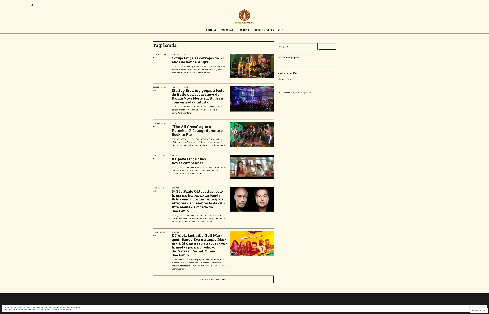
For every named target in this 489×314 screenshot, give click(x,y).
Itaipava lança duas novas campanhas (189, 161)
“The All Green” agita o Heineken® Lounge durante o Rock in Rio (197, 130)
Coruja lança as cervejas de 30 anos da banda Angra (198, 60)
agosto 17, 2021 (159, 55)
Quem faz (211, 30)
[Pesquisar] (32, 5)
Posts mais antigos (213, 279)
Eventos (175, 123)
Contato (244, 30)
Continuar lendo (204, 72)
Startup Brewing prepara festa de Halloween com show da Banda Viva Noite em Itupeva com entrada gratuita (198, 96)
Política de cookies (64, 309)
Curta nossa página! (288, 57)
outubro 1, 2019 (160, 123)
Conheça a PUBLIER (263, 30)
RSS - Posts (285, 79)
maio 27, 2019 (158, 188)
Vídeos (175, 155)
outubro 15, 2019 (160, 87)
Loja (280, 30)
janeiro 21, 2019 (160, 232)
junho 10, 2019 (159, 155)
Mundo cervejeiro (180, 55)
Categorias (226, 30)
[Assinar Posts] (279, 79)
